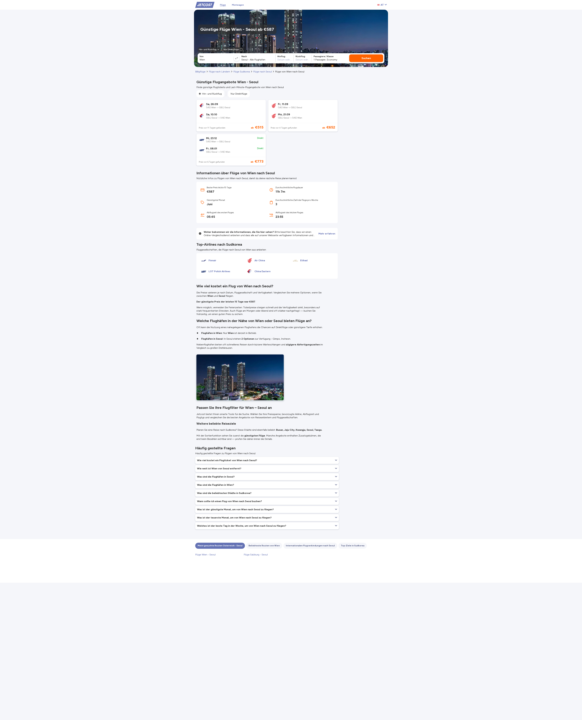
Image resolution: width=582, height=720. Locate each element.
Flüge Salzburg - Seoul (256, 554)
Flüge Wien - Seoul (205, 554)
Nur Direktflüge (239, 93)
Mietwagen (238, 5)
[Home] (204, 4)
